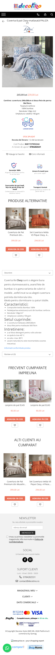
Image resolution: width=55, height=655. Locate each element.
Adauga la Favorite (16, 154)
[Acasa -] (27, 6)
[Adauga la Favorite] (16, 255)
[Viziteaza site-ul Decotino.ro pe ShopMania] (35, 647)
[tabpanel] (27, 61)
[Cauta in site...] (52, 14)
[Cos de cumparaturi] (45, 14)
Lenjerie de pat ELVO (15, 405)
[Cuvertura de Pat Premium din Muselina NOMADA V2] (16, 218)
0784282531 (29, 577)
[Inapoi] (2, 21)
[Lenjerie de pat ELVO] (15, 391)
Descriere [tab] (8, 272)
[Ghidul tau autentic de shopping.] (18, 647)
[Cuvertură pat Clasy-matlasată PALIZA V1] (27, 61)
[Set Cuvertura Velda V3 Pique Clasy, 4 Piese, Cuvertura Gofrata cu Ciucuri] (39, 218)
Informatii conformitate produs (17, 348)
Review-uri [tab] (10, 354)
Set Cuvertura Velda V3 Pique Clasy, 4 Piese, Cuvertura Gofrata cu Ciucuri (39, 233)
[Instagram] (30, 559)
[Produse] (3, 15)
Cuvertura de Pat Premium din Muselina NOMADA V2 (16, 233)
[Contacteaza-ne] (38, 14)
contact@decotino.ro (29, 581)
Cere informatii (38, 154)
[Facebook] (24, 559)
